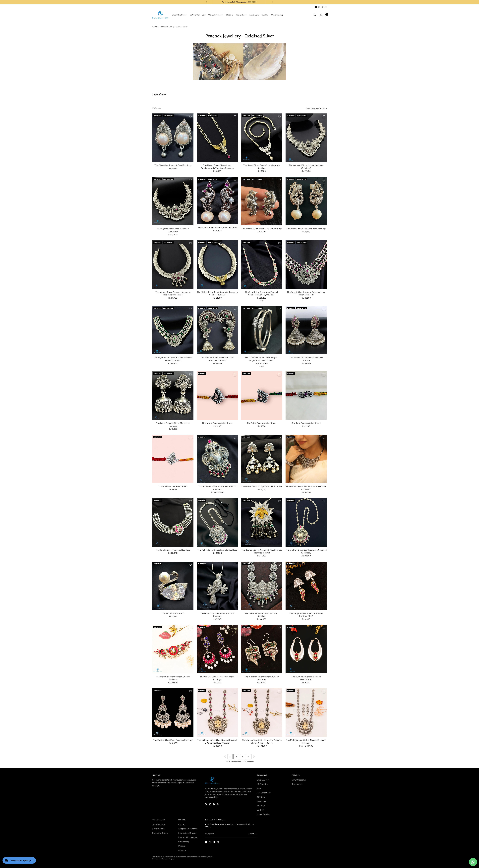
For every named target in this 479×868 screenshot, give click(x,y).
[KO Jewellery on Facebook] (316, 7)
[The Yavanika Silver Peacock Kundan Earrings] (217, 649)
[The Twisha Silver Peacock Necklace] (172, 522)
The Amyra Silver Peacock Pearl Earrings (217, 227)
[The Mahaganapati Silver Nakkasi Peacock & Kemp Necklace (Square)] (217, 712)
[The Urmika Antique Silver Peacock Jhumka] (306, 330)
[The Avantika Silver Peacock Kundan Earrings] (261, 649)
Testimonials (297, 784)
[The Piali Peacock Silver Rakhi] (172, 459)
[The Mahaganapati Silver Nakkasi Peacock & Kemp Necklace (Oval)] (261, 712)
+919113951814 (252, 2)
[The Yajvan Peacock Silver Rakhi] (217, 395)
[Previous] (206, 2)
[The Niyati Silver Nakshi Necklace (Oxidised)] (172, 201)
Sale (259, 788)
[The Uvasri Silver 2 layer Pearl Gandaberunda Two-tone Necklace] (217, 137)
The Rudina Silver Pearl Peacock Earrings (172, 740)
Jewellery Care (158, 824)
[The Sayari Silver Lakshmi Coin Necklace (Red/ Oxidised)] (306, 264)
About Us (261, 805)
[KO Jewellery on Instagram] (319, 7)
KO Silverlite (262, 784)
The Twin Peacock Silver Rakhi (306, 423)
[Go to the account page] (320, 14)
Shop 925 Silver (263, 780)
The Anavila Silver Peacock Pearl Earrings (306, 228)
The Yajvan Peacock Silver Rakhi (217, 423)
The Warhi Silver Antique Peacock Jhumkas (261, 486)
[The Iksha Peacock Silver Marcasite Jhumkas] (172, 395)
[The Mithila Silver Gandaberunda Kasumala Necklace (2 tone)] (217, 264)
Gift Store (261, 797)
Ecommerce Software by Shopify (163, 859)
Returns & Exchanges (187, 837)
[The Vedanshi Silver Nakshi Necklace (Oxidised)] (306, 137)
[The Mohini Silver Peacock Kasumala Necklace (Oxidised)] (172, 264)
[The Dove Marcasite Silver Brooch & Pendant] (217, 586)
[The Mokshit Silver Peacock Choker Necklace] (172, 649)
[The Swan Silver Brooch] (172, 586)
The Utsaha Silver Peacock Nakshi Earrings (261, 228)
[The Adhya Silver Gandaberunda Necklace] (217, 522)
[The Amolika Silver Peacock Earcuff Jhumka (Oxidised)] (217, 330)
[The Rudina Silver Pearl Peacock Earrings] (172, 712)
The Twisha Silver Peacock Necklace (173, 550)
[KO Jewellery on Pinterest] (322, 7)
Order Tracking (263, 814)
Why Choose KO (299, 780)
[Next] (273, 2)
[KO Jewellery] (160, 15)
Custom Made (158, 828)
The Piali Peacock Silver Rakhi (173, 486)
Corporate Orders (160, 833)
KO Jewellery (169, 857)
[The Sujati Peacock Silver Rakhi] (261, 395)
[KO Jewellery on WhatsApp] (326, 7)
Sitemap (182, 850)
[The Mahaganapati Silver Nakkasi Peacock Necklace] (306, 712)
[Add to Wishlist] (190, 116)
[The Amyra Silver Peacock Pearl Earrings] (217, 200)
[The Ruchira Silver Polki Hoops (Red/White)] (306, 649)
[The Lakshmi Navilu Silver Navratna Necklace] (261, 586)
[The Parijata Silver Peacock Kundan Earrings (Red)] (306, 586)
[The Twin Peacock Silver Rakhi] (306, 395)
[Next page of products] (253, 756)
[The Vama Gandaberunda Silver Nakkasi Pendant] (217, 459)
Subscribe (252, 834)
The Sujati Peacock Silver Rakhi (262, 423)
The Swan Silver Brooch (173, 613)
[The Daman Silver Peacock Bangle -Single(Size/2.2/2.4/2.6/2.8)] (261, 330)
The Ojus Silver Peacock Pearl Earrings (172, 165)
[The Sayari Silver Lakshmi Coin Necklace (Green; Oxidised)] (172, 330)
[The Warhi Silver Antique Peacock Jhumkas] (261, 459)
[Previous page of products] (225, 756)
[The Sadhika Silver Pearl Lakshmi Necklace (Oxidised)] (306, 459)
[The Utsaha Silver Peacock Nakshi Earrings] (261, 201)
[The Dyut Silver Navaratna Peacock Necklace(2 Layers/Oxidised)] (261, 264)
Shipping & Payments (187, 828)
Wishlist (260, 810)
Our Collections (264, 792)
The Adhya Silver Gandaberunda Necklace (217, 550)
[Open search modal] (314, 14)
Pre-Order (261, 801)
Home (154, 27)
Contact (181, 824)
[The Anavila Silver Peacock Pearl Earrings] (306, 201)
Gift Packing (183, 841)
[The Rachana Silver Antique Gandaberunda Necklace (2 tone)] (261, 522)
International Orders (187, 833)
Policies (181, 846)
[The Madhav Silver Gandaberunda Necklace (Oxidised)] (306, 522)
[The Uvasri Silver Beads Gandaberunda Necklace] (261, 137)
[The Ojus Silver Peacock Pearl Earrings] (172, 137)
